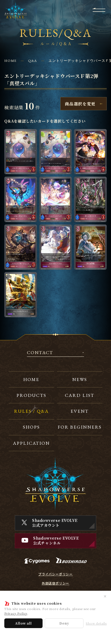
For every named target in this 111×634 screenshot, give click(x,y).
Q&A (32, 60)
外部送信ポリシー (55, 583)
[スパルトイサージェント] (20, 247)
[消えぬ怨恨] (90, 247)
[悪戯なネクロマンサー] (90, 151)
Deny (64, 623)
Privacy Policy (15, 613)
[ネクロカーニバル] (55, 247)
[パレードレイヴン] (20, 199)
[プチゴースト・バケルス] (20, 151)
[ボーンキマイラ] (90, 199)
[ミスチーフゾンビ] (55, 199)
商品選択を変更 (80, 103)
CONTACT (40, 352)
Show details (96, 623)
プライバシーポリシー (55, 574)
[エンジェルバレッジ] (20, 294)
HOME (10, 60)
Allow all (23, 623)
